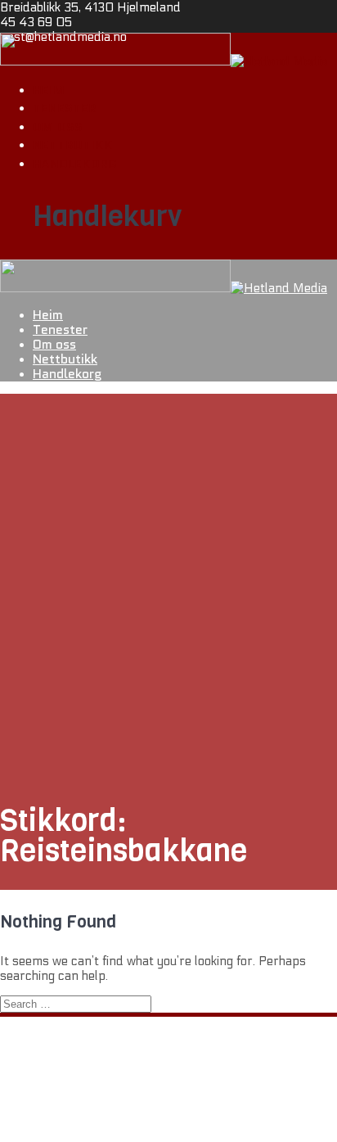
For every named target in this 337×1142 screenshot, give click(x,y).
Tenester (65, 108)
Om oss (58, 127)
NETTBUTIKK (71, 1107)
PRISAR (56, 1122)
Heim (49, 90)
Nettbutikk (73, 145)
